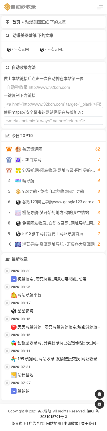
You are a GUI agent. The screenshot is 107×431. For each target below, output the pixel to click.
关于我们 (88, 423)
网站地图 (54, 423)
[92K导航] (20, 7)
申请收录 (71, 423)
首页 (16, 22)
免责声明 (18, 423)
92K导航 (44, 411)
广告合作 (36, 423)
